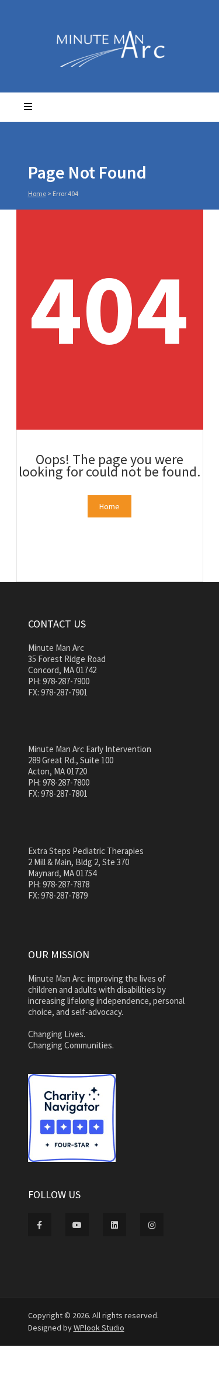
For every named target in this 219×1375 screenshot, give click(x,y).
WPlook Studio (99, 1327)
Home (37, 193)
